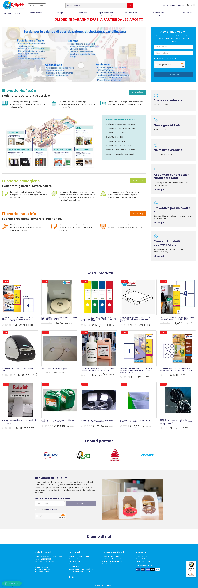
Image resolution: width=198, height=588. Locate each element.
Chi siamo (171, 5)
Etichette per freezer (115, 141)
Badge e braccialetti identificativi (121, 150)
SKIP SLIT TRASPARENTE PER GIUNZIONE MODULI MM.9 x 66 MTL (135, 421)
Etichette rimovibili (114, 137)
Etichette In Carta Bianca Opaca (120, 124)
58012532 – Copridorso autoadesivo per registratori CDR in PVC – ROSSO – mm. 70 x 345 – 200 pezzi (98, 319)
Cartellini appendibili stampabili (120, 154)
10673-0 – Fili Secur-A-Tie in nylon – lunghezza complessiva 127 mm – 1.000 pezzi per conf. (176, 422)
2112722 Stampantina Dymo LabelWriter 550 (18, 369)
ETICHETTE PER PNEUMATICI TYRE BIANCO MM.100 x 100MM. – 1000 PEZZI (97, 421)
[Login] (188, 5)
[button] (70, 80)
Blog (163, 5)
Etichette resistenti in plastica (119, 145)
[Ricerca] (130, 5)
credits (108, 585)
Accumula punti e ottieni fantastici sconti (172, 176)
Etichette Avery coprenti (117, 132)
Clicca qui (159, 189)
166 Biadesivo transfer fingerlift (54, 369)
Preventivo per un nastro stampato (172, 209)
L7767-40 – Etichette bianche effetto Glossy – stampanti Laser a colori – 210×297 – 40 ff (136, 370)
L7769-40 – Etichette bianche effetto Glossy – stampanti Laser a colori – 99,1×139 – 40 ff (18, 319)
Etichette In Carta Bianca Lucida (120, 128)
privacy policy (170, 58)
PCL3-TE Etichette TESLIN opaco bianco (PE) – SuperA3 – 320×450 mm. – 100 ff (57, 421)
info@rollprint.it (41, 567)
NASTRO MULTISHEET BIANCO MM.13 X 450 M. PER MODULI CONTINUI (59, 318)
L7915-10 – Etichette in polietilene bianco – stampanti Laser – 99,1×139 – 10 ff (178, 318)
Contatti (181, 5)
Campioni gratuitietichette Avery (167, 243)
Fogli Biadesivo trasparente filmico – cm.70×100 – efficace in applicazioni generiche (135, 319)
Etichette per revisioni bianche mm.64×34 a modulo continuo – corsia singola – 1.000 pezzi (19, 422)
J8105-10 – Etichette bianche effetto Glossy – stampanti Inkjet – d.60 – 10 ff (176, 369)
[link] (74, 54)
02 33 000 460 (45, 570)
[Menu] (194, 562)
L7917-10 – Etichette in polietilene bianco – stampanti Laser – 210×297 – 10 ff (99, 369)
